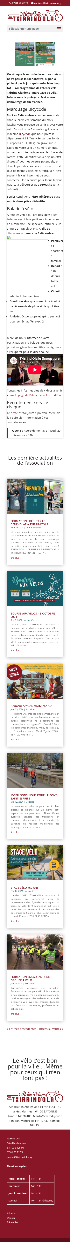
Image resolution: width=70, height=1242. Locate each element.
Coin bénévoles (33, 527)
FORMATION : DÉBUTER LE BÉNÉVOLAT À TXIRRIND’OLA (29, 522)
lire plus (15, 557)
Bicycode (25, 134)
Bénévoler (12, 1222)
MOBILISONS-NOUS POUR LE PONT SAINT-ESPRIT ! (34, 796)
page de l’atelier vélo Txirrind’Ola (39, 395)
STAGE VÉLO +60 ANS (24, 887)
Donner (11, 1218)
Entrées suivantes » (50, 1029)
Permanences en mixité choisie (31, 706)
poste (14, 413)
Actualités (29, 620)
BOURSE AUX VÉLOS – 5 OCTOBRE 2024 (33, 615)
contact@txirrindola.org (19, 1157)
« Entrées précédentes (21, 1029)
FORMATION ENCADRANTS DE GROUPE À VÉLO (30, 978)
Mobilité (29, 801)
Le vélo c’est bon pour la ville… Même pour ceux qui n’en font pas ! (35, 1070)
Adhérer (11, 1213)
